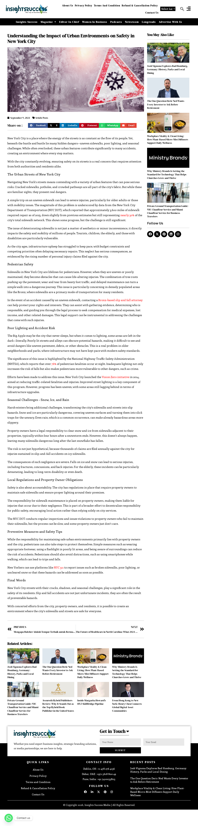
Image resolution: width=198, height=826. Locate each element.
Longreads (149, 22)
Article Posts (41, 117)
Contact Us (152, 12)
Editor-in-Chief (69, 22)
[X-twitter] (157, 234)
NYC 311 (59, 567)
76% (54, 364)
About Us (67, 5)
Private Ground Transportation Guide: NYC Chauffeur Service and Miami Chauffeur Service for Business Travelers (22, 707)
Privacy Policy (83, 5)
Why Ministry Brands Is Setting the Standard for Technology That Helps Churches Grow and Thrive (126, 672)
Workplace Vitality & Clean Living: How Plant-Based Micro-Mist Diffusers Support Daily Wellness (93, 672)
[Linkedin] (171, 234)
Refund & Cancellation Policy (140, 5)
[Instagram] (178, 234)
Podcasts (116, 22)
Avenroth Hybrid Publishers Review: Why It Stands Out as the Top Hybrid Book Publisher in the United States (58, 705)
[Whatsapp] (8, 818)
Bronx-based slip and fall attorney (120, 300)
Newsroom (132, 22)
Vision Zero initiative (115, 377)
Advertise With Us (170, 22)
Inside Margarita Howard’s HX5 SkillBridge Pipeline (91, 702)
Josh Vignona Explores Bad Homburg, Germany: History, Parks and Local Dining (22, 672)
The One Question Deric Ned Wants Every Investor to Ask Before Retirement (57, 670)
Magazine (47, 22)
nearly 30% (127, 215)
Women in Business (94, 22)
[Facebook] (150, 234)
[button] (181, 9)
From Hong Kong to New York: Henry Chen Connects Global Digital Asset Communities (127, 705)
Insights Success (27, 22)
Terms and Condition (107, 5)
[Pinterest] (164, 234)
